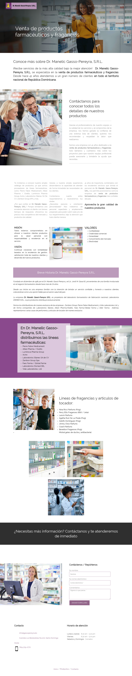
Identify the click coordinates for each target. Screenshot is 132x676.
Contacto (74, 669)
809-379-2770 (25, 647)
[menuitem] (90, 5)
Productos (64, 669)
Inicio (56, 669)
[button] (47, 459)
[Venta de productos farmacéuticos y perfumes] (21, 6)
